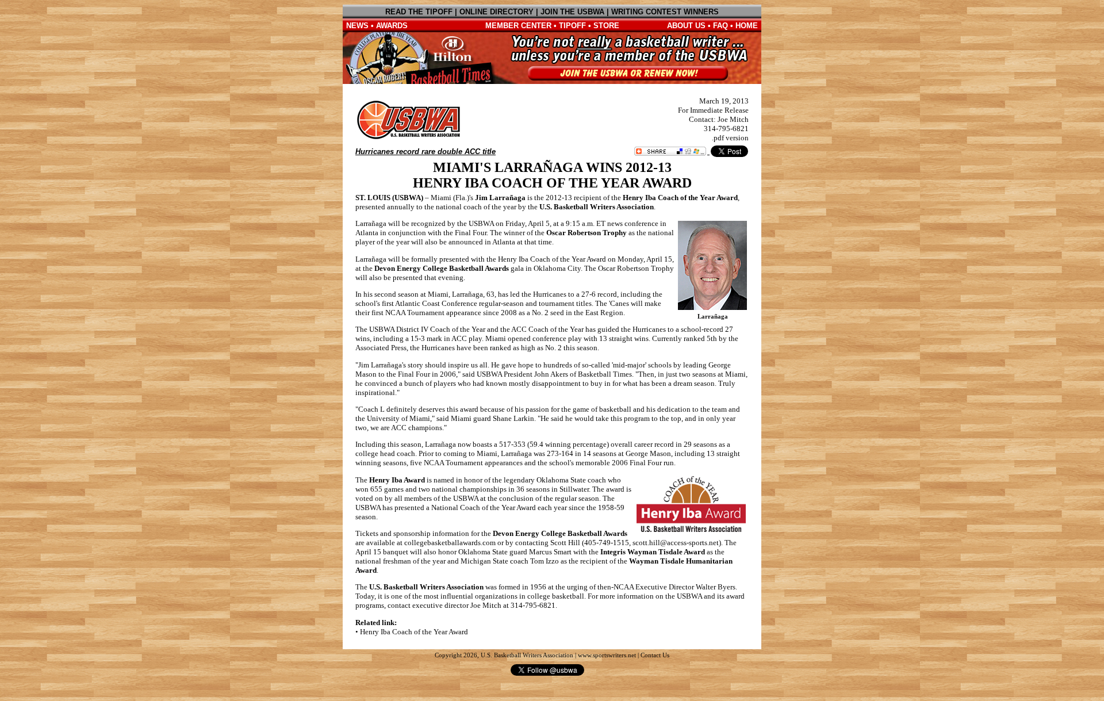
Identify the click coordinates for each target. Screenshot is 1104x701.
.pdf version (730, 137)
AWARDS (392, 25)
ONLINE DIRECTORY (496, 11)
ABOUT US (686, 25)
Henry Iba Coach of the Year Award (414, 631)
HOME (746, 25)
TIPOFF (572, 25)
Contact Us (655, 655)
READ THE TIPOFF (419, 11)
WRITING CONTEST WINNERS (665, 11)
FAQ (720, 25)
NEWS (357, 25)
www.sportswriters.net (607, 655)
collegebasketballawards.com (450, 542)
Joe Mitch (733, 119)
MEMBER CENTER (518, 25)
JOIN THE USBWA (572, 11)
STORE (606, 25)
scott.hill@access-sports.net (675, 542)
